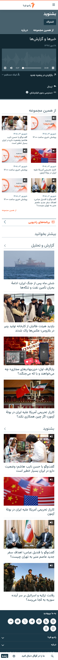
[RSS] (46, 621)
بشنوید (48, 428)
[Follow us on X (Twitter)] (25, 621)
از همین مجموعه (43, 30)
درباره (24, 30)
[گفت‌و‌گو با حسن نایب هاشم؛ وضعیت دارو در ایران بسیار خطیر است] (14, 123)
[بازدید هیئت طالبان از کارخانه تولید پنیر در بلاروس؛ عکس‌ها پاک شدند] (29, 308)
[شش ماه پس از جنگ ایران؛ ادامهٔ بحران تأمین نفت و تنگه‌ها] (29, 265)
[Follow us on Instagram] (53, 628)
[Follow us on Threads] (46, 628)
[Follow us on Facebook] (39, 621)
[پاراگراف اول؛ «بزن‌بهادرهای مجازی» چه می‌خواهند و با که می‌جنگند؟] (29, 351)
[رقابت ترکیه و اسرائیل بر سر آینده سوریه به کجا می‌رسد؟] (29, 577)
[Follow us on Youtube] (18, 621)
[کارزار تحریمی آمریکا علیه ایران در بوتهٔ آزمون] (43, 155)
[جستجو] (52, 656)
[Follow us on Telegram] (32, 621)
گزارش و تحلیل (42, 245)
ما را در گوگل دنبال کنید (33, 656)
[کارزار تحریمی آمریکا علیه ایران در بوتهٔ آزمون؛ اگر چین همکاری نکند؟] (29, 394)
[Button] (51, 87)
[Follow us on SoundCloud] (11, 621)
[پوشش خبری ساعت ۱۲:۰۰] (43, 123)
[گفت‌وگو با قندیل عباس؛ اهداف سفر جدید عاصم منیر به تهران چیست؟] (43, 185)
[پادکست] (14, 656)
